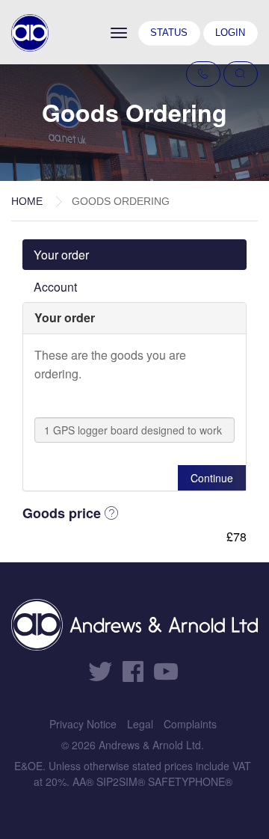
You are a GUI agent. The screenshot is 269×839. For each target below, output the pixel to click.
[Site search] (240, 74)
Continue (212, 477)
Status (169, 32)
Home (27, 201)
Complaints (190, 723)
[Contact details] (203, 74)
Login (230, 32)
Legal (140, 723)
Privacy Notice (83, 723)
